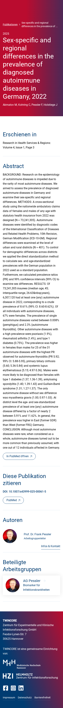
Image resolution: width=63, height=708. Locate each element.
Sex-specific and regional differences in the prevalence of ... (40, 24)
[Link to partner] (22, 664)
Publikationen (10, 24)
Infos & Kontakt (50, 546)
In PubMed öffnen (17, 456)
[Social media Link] (5, 687)
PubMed (11, 500)
